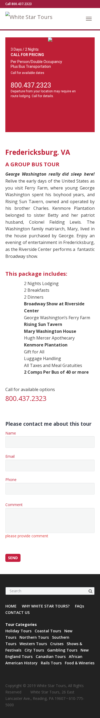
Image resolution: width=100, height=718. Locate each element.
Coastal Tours (48, 630)
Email (10, 456)
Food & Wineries (79, 662)
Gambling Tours (62, 650)
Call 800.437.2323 (18, 4)
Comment (26, 520)
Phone (11, 479)
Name (10, 433)
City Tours (34, 650)
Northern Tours (34, 637)
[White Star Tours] (36, 18)
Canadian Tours (51, 656)
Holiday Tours (18, 630)
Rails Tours (51, 662)
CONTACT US (17, 612)
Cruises (56, 643)
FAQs (79, 606)
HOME (11, 606)
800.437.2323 (31, 85)
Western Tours (33, 643)
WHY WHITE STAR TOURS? (46, 606)
